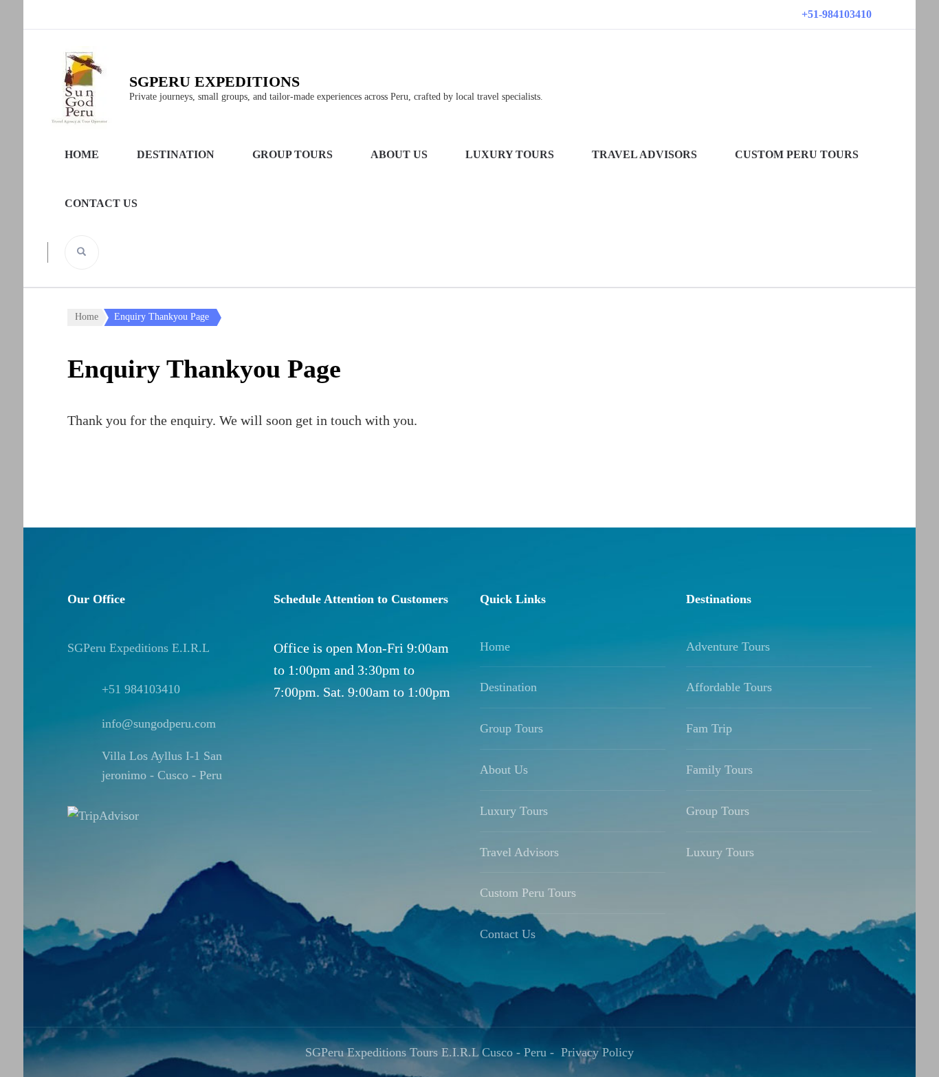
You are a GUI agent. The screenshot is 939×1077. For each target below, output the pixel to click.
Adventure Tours (728, 646)
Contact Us (101, 203)
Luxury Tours (509, 154)
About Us (399, 154)
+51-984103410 (837, 14)
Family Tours (719, 769)
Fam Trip (709, 728)
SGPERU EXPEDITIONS (214, 81)
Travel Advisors (644, 154)
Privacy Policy (597, 1052)
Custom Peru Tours (797, 154)
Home (82, 154)
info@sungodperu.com (159, 723)
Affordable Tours (729, 687)
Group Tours (292, 154)
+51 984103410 (141, 689)
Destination (175, 154)
